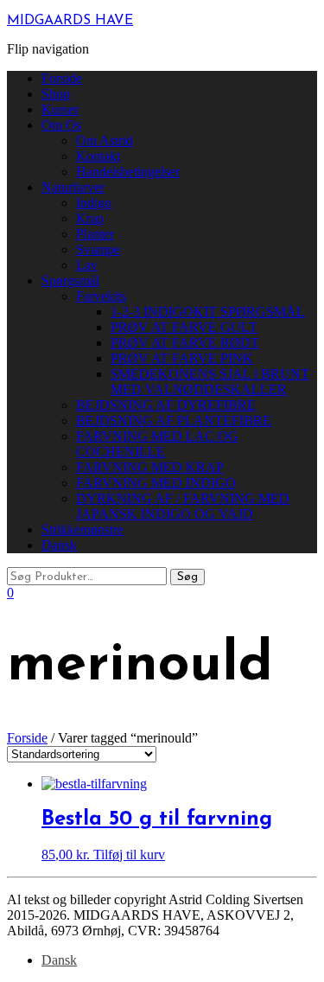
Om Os (61, 125)
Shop (55, 93)
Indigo (93, 202)
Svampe (98, 249)
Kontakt (98, 156)
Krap (90, 218)
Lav (87, 265)
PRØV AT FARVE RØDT (185, 342)
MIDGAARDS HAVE (70, 21)
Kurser (60, 109)
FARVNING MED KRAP (150, 467)
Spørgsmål (70, 280)
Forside (61, 78)
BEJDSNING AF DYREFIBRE (166, 405)
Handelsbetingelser (128, 171)
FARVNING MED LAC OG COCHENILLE (157, 444)
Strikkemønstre (82, 529)
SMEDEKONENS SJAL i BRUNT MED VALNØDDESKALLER (210, 382)
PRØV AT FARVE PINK (182, 358)
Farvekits (101, 296)
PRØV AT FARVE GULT (184, 327)
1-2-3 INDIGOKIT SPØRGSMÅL (208, 311)
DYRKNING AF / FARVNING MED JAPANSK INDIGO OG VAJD (182, 506)
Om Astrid (104, 140)
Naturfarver (73, 187)
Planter (95, 233)
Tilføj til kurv (129, 854)
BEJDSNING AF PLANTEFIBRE (173, 420)
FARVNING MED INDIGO (156, 482)
